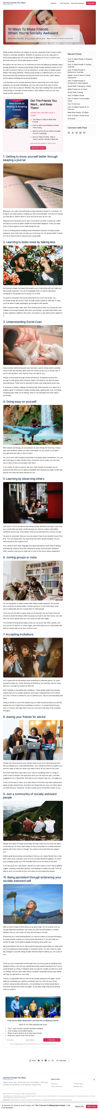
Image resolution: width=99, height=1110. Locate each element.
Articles (53, 3)
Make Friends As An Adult (77, 89)
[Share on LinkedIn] (45, 1060)
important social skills (43, 946)
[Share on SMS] (49, 1060)
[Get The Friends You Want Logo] (14, 3)
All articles (71, 119)
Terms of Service (56, 1086)
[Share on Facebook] (39, 1060)
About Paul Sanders (77, 3)
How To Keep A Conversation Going (79, 100)
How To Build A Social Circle (78, 115)
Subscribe (91, 3)
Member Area (78, 1086)
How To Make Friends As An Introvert (78, 108)
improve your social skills (31, 236)
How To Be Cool (74, 104)
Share (34, 1060)
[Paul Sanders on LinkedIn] (80, 133)
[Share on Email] (52, 1060)
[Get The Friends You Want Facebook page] (69, 133)
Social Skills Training (75, 92)
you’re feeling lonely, (10, 861)
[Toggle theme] (94, 1079)
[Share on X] (42, 1060)
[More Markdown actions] (69, 1060)
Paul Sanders (31, 38)
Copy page (62, 1060)
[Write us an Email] (84, 133)
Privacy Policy (19, 1044)
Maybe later (80, 1106)
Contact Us (54, 1084)
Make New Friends (38, 148)
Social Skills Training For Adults (79, 86)
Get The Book (64, 3)
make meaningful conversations (27, 303)
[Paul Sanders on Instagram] (76, 133)
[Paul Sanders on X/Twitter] (73, 133)
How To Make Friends (76, 95)
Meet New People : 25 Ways (78, 112)
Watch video (91, 1106)
